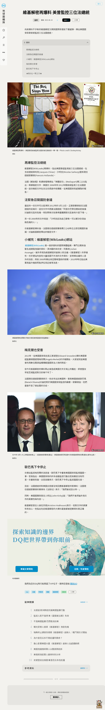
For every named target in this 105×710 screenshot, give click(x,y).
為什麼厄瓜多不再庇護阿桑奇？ (48, 637)
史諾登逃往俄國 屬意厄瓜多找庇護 (49, 660)
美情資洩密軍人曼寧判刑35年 (47, 654)
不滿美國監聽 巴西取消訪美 (46, 621)
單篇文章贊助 (27, 568)
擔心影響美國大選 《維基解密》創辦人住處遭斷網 (56, 643)
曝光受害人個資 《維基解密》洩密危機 (51, 626)
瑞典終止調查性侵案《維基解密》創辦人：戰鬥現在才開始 (60, 632)
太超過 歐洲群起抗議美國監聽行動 (49, 610)
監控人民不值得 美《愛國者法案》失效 (51, 615)
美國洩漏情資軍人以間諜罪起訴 (48, 648)
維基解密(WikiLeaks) (34, 245)
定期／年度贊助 (81, 568)
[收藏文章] (57, 20)
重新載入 (56, 697)
